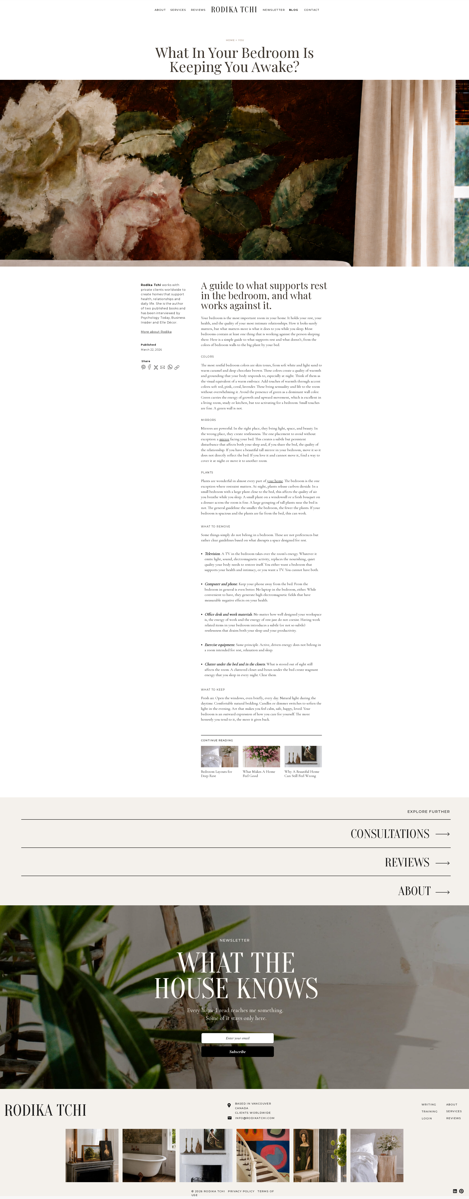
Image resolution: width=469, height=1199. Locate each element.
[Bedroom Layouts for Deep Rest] (219, 756)
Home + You (235, 40)
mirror (224, 439)
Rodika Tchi (151, 285)
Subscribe (237, 1051)
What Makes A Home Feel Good (259, 773)
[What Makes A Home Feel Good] (261, 756)
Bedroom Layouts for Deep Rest (216, 773)
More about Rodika (156, 332)
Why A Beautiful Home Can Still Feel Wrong (302, 773)
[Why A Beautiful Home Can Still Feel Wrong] (303, 756)
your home (275, 481)
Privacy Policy (241, 1191)
